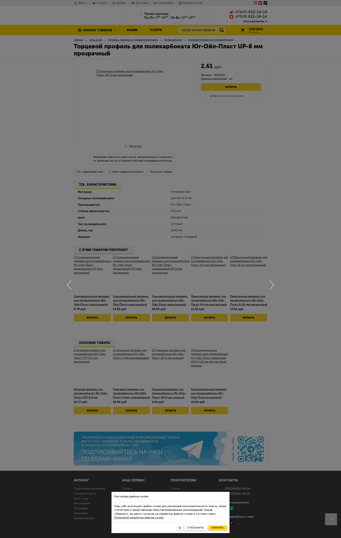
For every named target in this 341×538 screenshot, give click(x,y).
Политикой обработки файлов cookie (139, 517)
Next (272, 284)
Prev (69, 284)
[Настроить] (180, 528)
